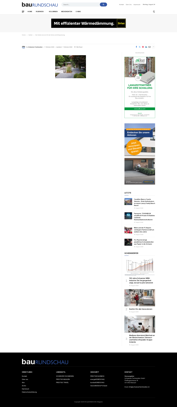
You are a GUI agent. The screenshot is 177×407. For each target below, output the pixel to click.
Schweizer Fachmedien (35, 47)
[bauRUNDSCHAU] (40, 4)
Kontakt (121, 4)
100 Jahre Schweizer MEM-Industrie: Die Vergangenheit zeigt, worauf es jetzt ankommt (141, 280)
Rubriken (40, 11)
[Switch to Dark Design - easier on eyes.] (154, 12)
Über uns (129, 4)
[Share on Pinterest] (142, 47)
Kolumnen (53, 11)
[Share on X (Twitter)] (139, 47)
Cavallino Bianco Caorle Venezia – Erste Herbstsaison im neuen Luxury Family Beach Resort (144, 202)
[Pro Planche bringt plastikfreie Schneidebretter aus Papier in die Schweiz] (128, 242)
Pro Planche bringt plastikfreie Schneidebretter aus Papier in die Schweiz (144, 242)
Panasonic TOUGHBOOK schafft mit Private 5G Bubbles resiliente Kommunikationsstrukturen (144, 216)
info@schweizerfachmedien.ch (139, 387)
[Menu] (23, 11)
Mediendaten (66, 11)
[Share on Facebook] (136, 47)
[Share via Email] (149, 47)
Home (30, 11)
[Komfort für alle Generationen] (139, 297)
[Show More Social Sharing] (153, 47)
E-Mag (78, 11)
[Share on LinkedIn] (146, 47)
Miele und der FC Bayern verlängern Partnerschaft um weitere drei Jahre (144, 230)
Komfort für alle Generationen (140, 309)
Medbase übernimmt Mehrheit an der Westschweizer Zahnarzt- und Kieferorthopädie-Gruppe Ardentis (142, 338)
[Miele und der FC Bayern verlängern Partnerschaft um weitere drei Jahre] (128, 230)
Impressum (137, 4)
